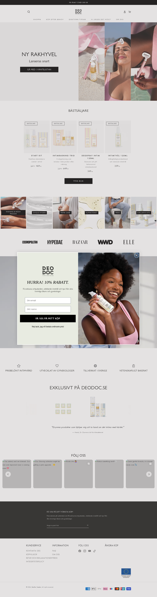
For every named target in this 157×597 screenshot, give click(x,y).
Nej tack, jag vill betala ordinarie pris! (48, 326)
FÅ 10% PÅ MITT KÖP (48, 318)
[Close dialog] (137, 255)
